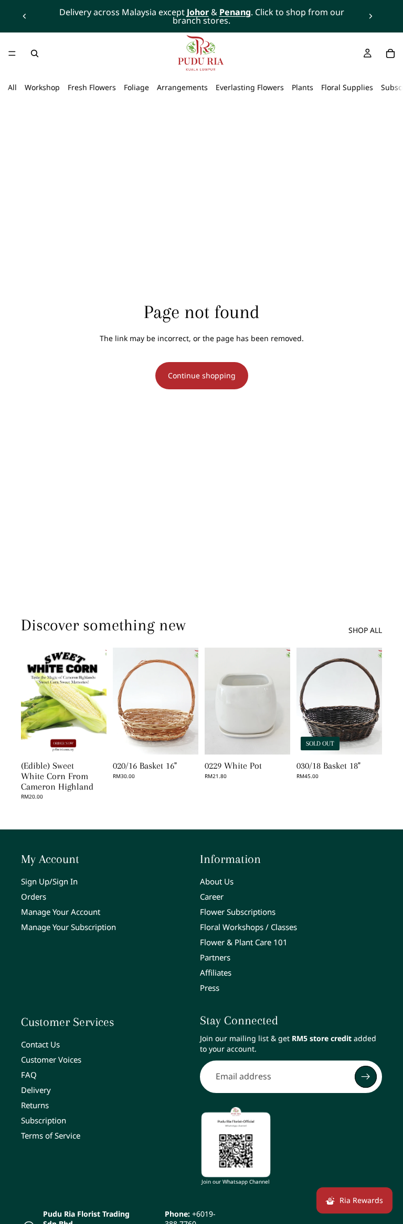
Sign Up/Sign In (49, 881)
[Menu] (12, 53)
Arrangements (182, 87)
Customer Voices (51, 1059)
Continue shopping (202, 375)
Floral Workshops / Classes (248, 927)
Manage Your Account (60, 911)
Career (212, 896)
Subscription (43, 1120)
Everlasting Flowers (250, 87)
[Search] (34, 53)
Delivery (36, 1090)
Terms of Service (50, 1135)
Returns (35, 1105)
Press (209, 987)
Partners (215, 957)
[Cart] (390, 53)
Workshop (42, 87)
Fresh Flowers (92, 87)
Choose (99, 738)
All (12, 87)
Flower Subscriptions (237, 911)
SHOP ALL (365, 630)
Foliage (136, 87)
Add (191, 738)
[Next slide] (370, 16)
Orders (33, 896)
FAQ (29, 1074)
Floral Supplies (347, 87)
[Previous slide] (24, 16)
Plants (302, 87)
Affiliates (215, 972)
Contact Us (40, 1044)
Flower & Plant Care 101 (244, 942)
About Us (217, 881)
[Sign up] (366, 1077)
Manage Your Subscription (68, 927)
